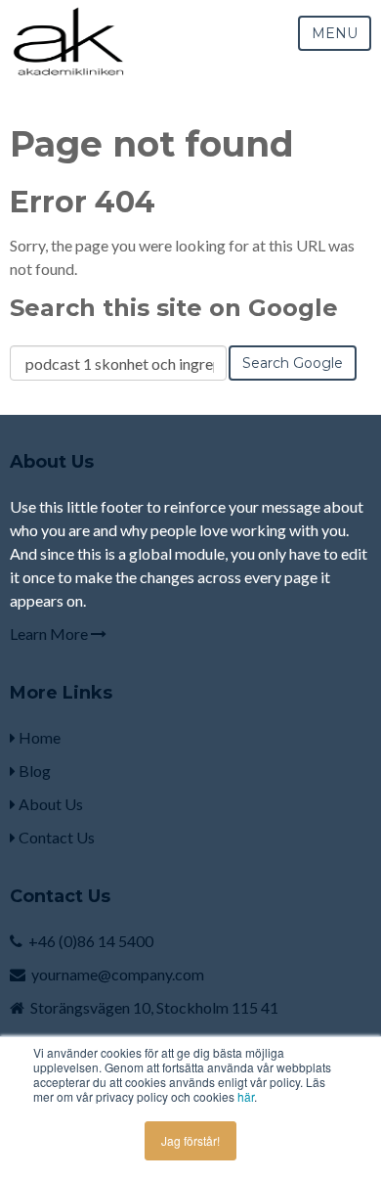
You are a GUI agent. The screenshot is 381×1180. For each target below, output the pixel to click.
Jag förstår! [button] (190, 1140)
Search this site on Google (174, 308)
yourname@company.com (117, 974)
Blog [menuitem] (33, 770)
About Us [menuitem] (49, 803)
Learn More (50, 633)
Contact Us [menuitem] (55, 837)
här (245, 1096)
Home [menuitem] (38, 737)
